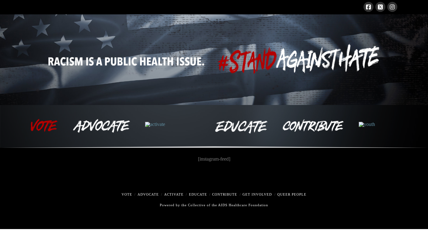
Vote (127, 194)
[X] (380, 7)
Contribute (224, 194)
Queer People (291, 194)
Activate (174, 194)
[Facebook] (368, 7)
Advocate (148, 194)
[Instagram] (392, 7)
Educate (198, 194)
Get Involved (257, 194)
